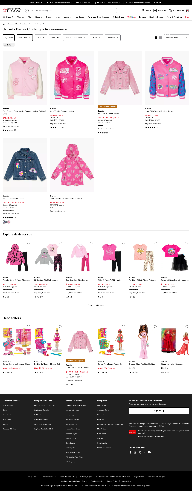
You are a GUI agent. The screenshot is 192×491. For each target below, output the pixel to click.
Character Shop (13, 24)
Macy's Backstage (72, 419)
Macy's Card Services (42, 424)
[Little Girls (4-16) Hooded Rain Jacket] (72, 165)
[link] (25, 119)
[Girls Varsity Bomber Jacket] (72, 78)
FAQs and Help (8, 405)
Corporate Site (102, 415)
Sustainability (102, 443)
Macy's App (70, 415)
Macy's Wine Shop (73, 429)
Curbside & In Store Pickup (76, 405)
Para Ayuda (7, 419)
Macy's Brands (71, 424)
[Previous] (6, 78)
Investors (100, 419)
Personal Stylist (71, 434)
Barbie (24, 24)
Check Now (159, 436)
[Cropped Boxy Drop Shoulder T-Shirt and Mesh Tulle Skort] (175, 257)
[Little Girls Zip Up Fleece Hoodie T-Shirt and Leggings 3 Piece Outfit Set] (48, 257)
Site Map (100, 438)
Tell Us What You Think (74, 457)
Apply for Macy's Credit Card (45, 405)
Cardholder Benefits (41, 410)
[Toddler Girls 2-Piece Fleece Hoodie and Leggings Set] (17, 257)
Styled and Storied (104, 448)
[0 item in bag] (187, 10)
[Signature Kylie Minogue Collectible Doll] (175, 341)
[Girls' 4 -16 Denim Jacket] (25, 165)
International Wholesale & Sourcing (110, 424)
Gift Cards (38, 415)
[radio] (5, 222)
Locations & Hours (72, 410)
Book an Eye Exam (73, 452)
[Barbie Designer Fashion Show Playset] (17, 341)
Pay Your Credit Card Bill (43, 429)
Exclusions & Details (145, 436)
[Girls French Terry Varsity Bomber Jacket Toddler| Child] (25, 78)
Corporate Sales (103, 410)
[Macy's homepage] (4, 24)
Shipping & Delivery (10, 429)
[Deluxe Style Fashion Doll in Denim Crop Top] (143, 341)
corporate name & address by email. (136, 486)
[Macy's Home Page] (12, 10)
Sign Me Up (159, 410)
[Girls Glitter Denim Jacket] (120, 78)
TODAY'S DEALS (35, 3)
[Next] (44, 78)
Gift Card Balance (41, 419)
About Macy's (102, 405)
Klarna (5, 410)
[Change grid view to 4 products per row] (156, 38)
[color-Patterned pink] (8, 222)
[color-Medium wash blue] (4, 222)
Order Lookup (8, 415)
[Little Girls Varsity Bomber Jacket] (167, 78)
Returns (5, 424)
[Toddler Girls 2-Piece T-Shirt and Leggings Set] (143, 257)
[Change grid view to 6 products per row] (160, 37)
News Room (101, 434)
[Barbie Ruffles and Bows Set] (48, 341)
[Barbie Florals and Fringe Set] (112, 341)
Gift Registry (70, 462)
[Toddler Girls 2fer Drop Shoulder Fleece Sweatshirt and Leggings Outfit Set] (80, 257)
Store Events (70, 443)
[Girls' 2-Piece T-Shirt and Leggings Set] (112, 257)
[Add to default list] (28, 243)
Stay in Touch (71, 438)
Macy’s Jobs (101, 429)
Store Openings (71, 448)
